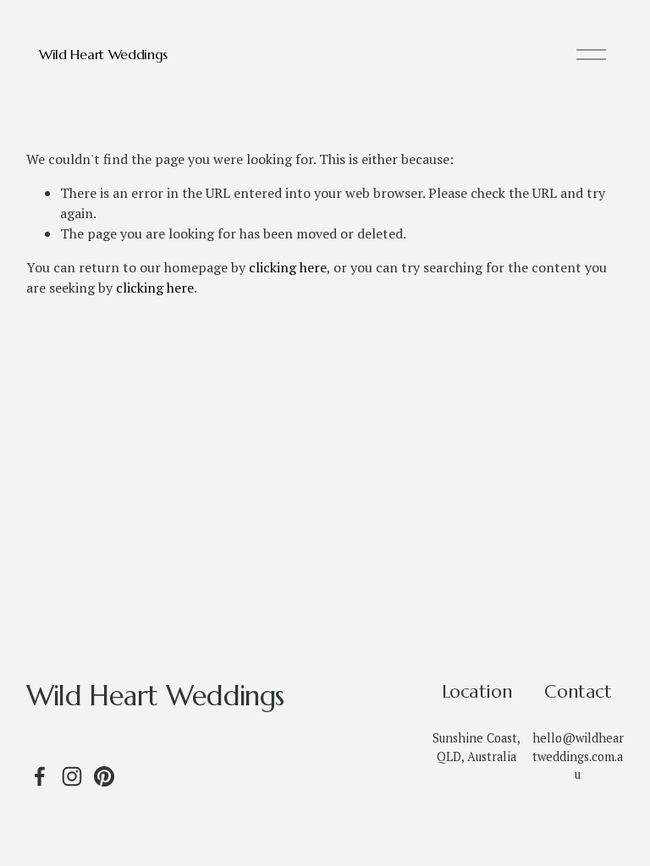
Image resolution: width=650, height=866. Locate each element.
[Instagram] (72, 776)
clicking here (288, 267)
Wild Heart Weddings (103, 54)
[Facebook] (40, 776)
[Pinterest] (104, 776)
